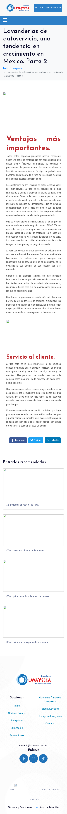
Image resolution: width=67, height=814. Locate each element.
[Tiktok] (43, 758)
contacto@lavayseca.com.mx (33, 745)
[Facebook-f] (23, 758)
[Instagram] (33, 758)
